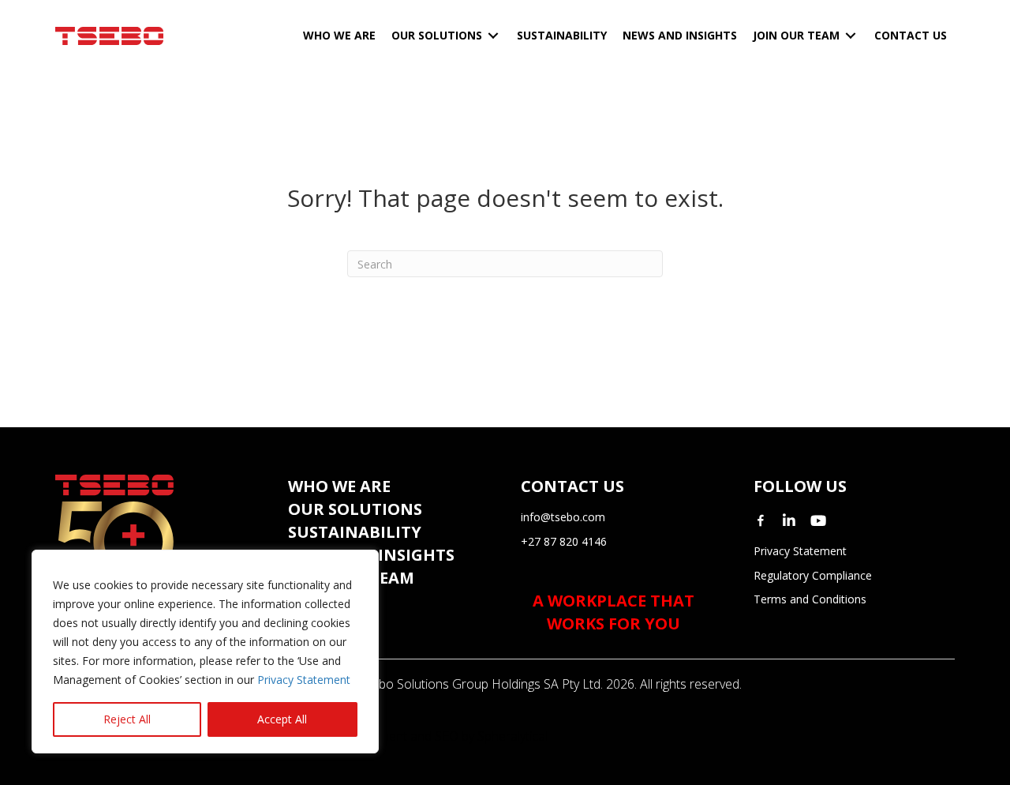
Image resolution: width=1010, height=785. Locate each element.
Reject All (127, 719)
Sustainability (354, 532)
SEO (446, 736)
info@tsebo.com (563, 516)
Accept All (282, 719)
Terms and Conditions (810, 599)
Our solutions (355, 509)
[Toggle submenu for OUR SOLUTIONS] (493, 36)
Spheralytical (512, 736)
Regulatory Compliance (813, 575)
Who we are (339, 486)
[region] (205, 651)
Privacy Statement (303, 679)
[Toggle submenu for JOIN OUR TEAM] (850, 36)
